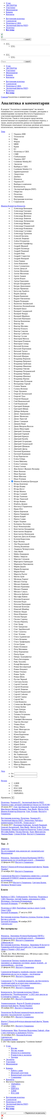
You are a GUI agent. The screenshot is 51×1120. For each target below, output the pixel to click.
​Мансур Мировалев (22, 764)
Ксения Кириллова (22, 539)
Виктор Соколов (21, 331)
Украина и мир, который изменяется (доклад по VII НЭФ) (25, 805)
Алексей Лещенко (21, 238)
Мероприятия (11, 10)
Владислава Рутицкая (23, 381)
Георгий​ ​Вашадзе (21, 399)
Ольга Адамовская (22, 637)
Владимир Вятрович (22, 361)
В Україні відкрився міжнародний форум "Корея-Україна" (20, 1004)
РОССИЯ (18, 788)
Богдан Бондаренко (22, 284)
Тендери (14, 1057)
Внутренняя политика (15, 19)
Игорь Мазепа (20, 491)
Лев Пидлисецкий (21, 544)
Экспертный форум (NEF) (17, 25)
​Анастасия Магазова (22, 759)
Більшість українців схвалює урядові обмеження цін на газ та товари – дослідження (22, 973)
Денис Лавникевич (22, 414)
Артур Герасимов (21, 281)
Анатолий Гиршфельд (23, 243)
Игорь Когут (19, 489)
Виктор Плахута (21, 329)
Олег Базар (18, 624)
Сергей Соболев (21, 694)
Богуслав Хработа (21, 291)
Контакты (10, 14)
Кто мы (14, 1048)
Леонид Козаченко (21, 546)
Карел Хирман (20, 521)
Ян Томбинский (20, 754)
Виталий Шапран (21, 356)
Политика (10, 28)
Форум (17, 142)
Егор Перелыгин (21, 456)
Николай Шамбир (21, 609)
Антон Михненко (21, 271)
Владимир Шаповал (22, 376)
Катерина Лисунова (22, 524)
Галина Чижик (20, 386)
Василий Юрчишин (22, 319)
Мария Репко (19, 572)
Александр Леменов (22, 218)
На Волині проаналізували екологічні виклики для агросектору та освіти (22, 1013)
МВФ (16, 144)
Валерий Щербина (22, 316)
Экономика (18, 197)
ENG (13, 46)
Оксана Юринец (21, 622)
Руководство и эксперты (21, 1055)
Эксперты (10, 1059)
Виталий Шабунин (22, 354)
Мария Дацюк (20, 567)
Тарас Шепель (20, 712)
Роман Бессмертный (22, 667)
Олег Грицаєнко (20, 627)
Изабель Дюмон (20, 504)
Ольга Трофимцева (22, 642)
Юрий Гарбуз (19, 737)
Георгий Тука (19, 396)
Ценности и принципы (20, 1053)
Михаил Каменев (21, 584)
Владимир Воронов (22, 359)
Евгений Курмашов (22, 454)
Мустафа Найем (20, 597)
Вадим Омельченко (22, 299)
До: (12, 776)
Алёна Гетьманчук (21, 241)
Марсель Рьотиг (20, 574)
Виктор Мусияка (21, 326)
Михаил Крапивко (21, 587)
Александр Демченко (23, 213)
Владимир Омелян (22, 369)
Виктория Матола (21, 339)
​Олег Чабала (19, 767)
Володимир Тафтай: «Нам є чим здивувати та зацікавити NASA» (25, 1031)
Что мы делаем (17, 1050)
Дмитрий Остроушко (23, 441)
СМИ (16, 154)
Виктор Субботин (21, 334)
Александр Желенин (22, 216)
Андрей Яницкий (21, 258)
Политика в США (13, 23)
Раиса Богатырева (21, 659)
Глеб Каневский (20, 404)
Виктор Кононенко (22, 321)
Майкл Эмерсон (20, 556)
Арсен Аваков (20, 276)
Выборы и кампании (22, 184)
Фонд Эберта (19, 727)
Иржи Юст (18, 509)
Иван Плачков (20, 479)
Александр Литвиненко (24, 221)
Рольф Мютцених (21, 664)
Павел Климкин (20, 647)
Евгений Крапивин (22, 451)
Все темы (10, 30)
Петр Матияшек (20, 649)
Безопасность (19, 187)
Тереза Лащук (20, 717)
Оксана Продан (20, 617)
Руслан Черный (20, 679)
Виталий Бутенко (21, 346)
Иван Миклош (20, 476)
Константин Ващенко (23, 531)
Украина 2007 (20, 159)
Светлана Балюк (21, 682)
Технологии (19, 136)
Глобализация (20, 157)
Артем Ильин (19, 278)
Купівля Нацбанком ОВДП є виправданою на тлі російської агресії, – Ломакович (23, 859)
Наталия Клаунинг (22, 599)
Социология (11, 21)
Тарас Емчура (20, 709)
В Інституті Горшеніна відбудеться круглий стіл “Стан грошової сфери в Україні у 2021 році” (25, 947)
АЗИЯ (16, 783)
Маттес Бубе (19, 577)
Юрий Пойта (19, 744)
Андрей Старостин (22, 256)
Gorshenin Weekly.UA (23, 169)
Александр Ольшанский (24, 226)
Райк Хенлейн (20, 662)
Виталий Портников (22, 349)
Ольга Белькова (20, 639)
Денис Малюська (21, 416)
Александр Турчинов (23, 233)
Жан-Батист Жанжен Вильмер (26, 469)
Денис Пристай (20, 419)
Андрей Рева (19, 253)
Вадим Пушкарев (21, 301)
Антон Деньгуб (20, 268)
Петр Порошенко (21, 652)
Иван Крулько (20, 474)
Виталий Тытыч (20, 351)
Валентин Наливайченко (24, 306)
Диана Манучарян (21, 429)
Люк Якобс (18, 551)
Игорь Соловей (20, 494)
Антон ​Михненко (21, 273)
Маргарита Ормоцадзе (23, 562)
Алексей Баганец (21, 236)
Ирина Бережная (21, 511)
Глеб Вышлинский (22, 401)
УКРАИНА (18, 793)
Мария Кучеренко (21, 569)
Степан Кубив (20, 707)
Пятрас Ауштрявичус (23, 657)
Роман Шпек (19, 677)
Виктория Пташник (22, 341)
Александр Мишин (22, 223)
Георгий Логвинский (23, 394)
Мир (16, 139)
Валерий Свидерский (23, 311)
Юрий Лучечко (20, 742)
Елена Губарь (19, 459)
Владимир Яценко (21, 379)
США (16, 786)
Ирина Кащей (20, 516)
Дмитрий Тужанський (23, 444)
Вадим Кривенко (21, 296)
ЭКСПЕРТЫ (11, 5)
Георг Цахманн (20, 391)
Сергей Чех (19, 699)
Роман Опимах (20, 672)
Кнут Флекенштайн (22, 526)
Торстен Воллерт (21, 722)
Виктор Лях (19, 324)
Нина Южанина (20, 614)
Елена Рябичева (20, 461)
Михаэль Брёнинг (21, 594)
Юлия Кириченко (21, 734)
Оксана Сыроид (20, 619)
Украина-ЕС (19, 182)
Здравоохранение (21, 172)
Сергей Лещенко (21, 689)
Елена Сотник (20, 466)
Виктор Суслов (20, 336)
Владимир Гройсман (22, 364)
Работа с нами (17, 1070)
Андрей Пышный (21, 251)
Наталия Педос (20, 602)
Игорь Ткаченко (20, 496)
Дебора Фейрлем (21, 411)
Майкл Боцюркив (21, 554)
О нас (8, 3)
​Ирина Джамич (20, 762)
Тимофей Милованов (23, 719)
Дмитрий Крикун (21, 436)
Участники (10, 8)
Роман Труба (19, 674)
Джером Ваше (20, 424)
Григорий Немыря (21, 406)
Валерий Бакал (20, 309)
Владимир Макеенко (22, 366)
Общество (18, 192)
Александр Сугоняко (23, 231)
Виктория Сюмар (21, 344)
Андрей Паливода (21, 248)
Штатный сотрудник (19, 1073)
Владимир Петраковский (24, 371)
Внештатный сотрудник (21, 1075)
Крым (16, 147)
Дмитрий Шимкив (22, 446)
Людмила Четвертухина (24, 549)
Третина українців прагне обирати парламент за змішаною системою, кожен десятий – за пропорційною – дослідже (24, 962)
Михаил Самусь (20, 592)
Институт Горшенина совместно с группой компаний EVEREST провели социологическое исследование (24, 878)
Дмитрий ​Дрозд (20, 449)
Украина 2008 (20, 134)
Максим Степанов (21, 559)
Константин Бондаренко (24, 529)
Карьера (9, 12)
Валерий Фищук (21, 314)
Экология (18, 164)
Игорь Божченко (21, 484)
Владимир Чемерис (22, 374)
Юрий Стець (19, 749)
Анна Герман (19, 261)
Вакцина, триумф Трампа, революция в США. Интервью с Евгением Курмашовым (23, 900)
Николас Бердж (20, 612)
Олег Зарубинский (22, 629)
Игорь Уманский (21, 499)
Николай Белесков (21, 607)
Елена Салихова (20, 464)
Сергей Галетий (20, 684)
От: (12, 774)
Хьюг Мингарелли (22, 729)
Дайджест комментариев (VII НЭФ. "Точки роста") (22, 821)
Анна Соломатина (21, 266)
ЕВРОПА (18, 791)
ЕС (15, 149)
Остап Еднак (19, 644)
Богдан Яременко (21, 289)
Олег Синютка (20, 632)
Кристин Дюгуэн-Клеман (25, 536)
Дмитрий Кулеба (21, 439)
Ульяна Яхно (19, 724)
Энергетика (19, 174)
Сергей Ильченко (21, 687)
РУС (8, 44)
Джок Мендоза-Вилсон (23, 426)
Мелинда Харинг (21, 579)
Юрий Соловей (20, 747)
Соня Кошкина (20, 702)
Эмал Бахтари (20, 732)
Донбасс (17, 177)
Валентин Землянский (23, 304)
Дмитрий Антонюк (22, 431)
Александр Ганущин (22, 211)
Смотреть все (6, 924)
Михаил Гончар (20, 582)
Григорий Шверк (21, 409)
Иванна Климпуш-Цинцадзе (26, 481)
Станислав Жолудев (22, 704)
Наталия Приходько (22, 604)
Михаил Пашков (21, 589)
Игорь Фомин (20, 501)
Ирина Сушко (20, 519)
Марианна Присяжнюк (23, 564)
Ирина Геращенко (21, 514)
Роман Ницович (20, 669)
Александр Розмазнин (23, 228)
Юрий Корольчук (21, 739)
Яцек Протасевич (21, 757)
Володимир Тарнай (22, 384)
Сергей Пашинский (22, 692)
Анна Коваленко (21, 263)
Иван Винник (20, 471)
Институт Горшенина (23, 506)
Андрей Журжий (21, 246)
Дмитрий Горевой (21, 434)
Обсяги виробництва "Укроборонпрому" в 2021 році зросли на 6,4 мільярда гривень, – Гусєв (24, 994)
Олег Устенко (19, 634)
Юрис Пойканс (20, 752)
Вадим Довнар (20, 294)
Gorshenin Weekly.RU (23, 162)
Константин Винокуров (24, 534)
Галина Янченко (21, 389)
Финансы (18, 179)
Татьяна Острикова (22, 714)
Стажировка (16, 1077)
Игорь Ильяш (19, 486)
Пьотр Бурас (19, 654)
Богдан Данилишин (22, 286)
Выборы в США (21, 167)
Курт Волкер (19, 541)
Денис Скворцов (21, 421)
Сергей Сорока (20, 697)
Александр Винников (23, 208)
